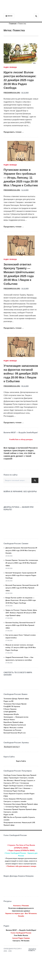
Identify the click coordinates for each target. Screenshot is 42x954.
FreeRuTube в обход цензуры (21, 439)
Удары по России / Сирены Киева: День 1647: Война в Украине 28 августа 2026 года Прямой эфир (21, 612)
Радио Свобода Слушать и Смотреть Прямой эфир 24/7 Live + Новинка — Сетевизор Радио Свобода (18, 788)
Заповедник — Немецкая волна (16, 717)
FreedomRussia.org (12, 93)
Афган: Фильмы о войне (13, 727)
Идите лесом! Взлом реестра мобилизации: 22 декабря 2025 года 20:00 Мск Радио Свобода (20, 80)
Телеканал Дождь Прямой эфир (16, 698)
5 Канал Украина (10, 709)
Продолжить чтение (14, 132)
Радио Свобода (10, 67)
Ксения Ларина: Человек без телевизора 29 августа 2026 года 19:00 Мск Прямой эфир (21, 562)
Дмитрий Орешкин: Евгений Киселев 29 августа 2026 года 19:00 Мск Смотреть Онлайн (21, 550)
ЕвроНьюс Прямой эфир (13, 722)
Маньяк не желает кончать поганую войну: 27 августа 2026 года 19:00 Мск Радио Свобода (20, 647)
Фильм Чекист (9, 719)
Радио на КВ (8, 701)
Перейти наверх (32, 949)
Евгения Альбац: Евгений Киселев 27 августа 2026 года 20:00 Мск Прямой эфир (20, 625)
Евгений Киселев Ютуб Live (15, 733)
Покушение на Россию (12, 730)
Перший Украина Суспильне (15, 725)
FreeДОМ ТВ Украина (12, 706)
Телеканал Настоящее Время (15, 704)
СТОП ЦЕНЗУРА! (10, 712)
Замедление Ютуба (11, 714)
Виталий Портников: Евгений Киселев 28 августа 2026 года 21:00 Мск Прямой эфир (21, 587)
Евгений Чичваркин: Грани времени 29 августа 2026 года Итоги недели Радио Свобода (20, 575)
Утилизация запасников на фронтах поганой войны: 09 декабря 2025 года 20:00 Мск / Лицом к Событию (21, 373)
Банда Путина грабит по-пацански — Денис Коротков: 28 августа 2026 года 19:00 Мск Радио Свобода (20, 600)
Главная (12, 24)
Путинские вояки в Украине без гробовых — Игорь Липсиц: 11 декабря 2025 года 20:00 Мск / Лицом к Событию (21, 177)
